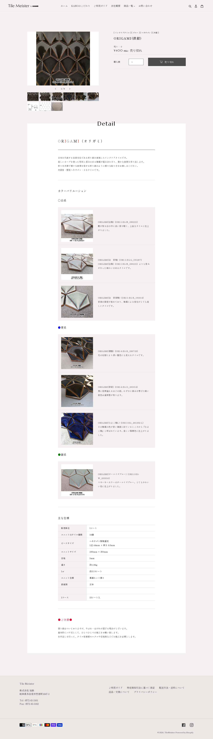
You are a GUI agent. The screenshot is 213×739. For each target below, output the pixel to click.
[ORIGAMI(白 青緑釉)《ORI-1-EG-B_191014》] (77, 302)
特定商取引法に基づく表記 (141, 687)
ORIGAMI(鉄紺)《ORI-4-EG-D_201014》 (118, 386)
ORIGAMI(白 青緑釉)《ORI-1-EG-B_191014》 (121, 297)
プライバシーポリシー (145, 692)
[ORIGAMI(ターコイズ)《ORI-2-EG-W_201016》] (77, 480)
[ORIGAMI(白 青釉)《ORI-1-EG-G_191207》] (77, 264)
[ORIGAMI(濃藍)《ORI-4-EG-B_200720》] (77, 353)
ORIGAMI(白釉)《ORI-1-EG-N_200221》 (118, 222)
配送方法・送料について (172, 687)
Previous (56, 89)
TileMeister (169, 732)
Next (69, 89)
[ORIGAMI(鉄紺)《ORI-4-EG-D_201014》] (77, 391)
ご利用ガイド (116, 687)
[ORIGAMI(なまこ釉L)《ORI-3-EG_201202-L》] (77, 429)
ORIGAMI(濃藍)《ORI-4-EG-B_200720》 (118, 351)
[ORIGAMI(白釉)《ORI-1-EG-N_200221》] (77, 226)
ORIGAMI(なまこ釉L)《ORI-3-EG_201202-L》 (121, 422)
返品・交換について (119, 692)
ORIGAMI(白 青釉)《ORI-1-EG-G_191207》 (120, 259)
